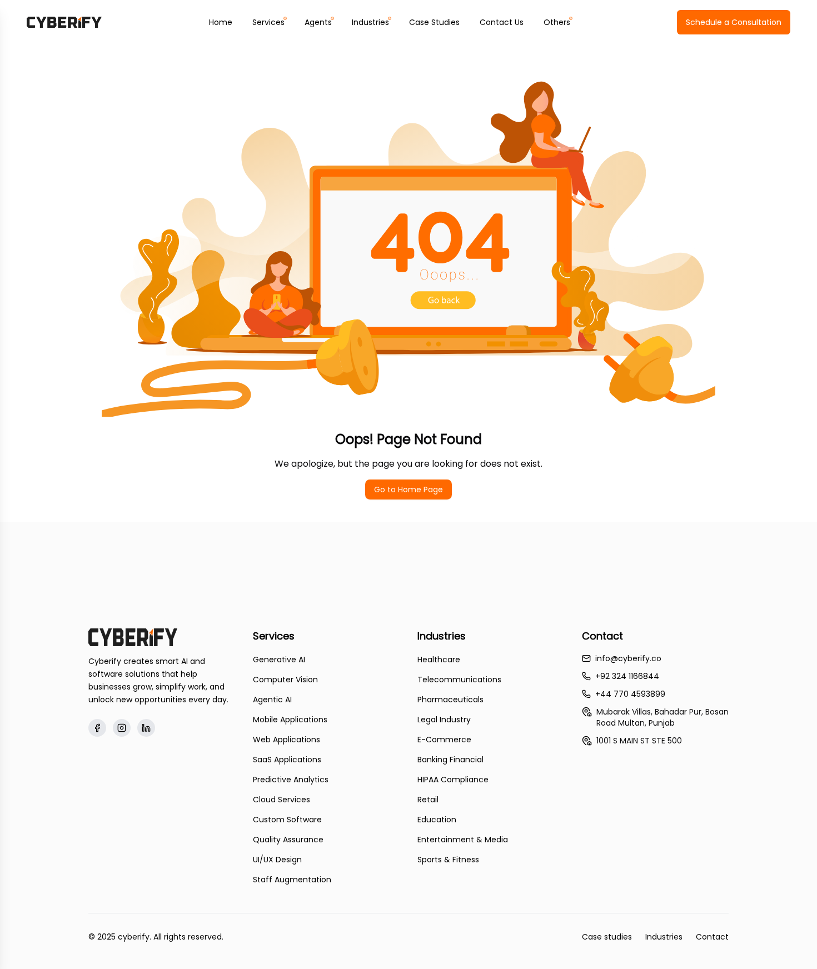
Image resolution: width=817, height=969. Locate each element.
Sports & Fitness (448, 859)
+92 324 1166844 (627, 676)
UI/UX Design (277, 859)
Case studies (607, 936)
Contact (712, 936)
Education (436, 819)
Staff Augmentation (292, 879)
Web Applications (286, 739)
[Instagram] (121, 727)
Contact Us (502, 22)
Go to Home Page (408, 489)
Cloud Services (281, 799)
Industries (664, 936)
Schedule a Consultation (733, 22)
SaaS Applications (287, 759)
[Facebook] (97, 727)
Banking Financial (450, 759)
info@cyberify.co (628, 658)
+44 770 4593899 (630, 694)
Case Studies (434, 22)
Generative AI (279, 659)
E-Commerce (444, 739)
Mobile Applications (290, 719)
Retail (428, 799)
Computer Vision (285, 679)
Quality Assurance (288, 839)
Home (220, 22)
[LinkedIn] (146, 727)
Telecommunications (459, 679)
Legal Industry (444, 719)
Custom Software (287, 819)
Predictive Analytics (290, 779)
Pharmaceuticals (450, 699)
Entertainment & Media (462, 839)
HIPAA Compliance (453, 779)
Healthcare (438, 659)
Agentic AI (272, 699)
